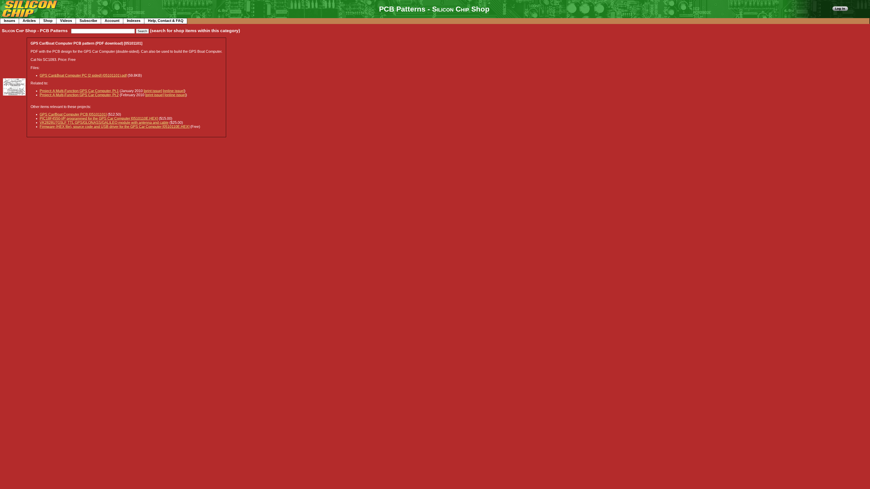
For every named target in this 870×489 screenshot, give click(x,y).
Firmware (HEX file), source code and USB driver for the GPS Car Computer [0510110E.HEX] (114, 127)
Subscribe (88, 21)
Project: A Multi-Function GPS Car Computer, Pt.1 (79, 91)
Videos (66, 21)
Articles (29, 21)
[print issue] (153, 91)
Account (112, 21)
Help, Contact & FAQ (165, 21)
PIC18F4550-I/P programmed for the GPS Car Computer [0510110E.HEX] (99, 118)
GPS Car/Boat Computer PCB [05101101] (73, 114)
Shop (48, 21)
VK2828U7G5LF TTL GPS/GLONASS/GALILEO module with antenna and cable (104, 123)
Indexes (133, 21)
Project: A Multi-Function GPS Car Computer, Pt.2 (79, 95)
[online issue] (173, 91)
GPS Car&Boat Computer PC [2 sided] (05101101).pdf (83, 75)
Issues (9, 21)
